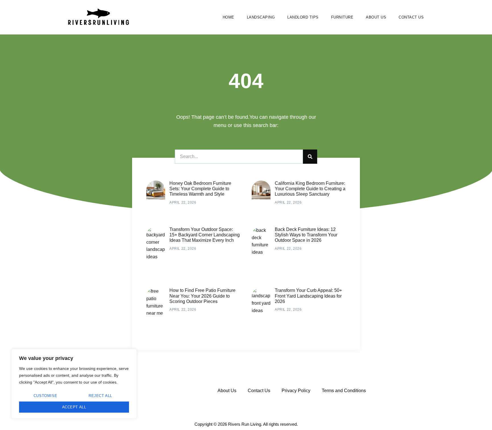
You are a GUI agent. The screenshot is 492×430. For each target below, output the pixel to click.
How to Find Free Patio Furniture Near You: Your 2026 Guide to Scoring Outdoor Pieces (202, 296)
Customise (45, 396)
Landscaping (261, 17)
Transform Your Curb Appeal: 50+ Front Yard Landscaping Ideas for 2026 (308, 296)
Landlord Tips (303, 17)
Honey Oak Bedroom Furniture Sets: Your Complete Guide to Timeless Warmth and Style (200, 188)
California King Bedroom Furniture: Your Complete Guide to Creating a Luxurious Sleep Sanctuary (310, 188)
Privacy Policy (296, 390)
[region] (74, 384)
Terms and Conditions (344, 390)
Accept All (74, 407)
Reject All (100, 396)
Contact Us (411, 17)
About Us (376, 17)
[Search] (310, 157)
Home (228, 17)
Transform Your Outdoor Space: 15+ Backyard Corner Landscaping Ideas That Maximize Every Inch (204, 235)
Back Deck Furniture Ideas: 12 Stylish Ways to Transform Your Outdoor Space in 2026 (306, 235)
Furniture (342, 17)
